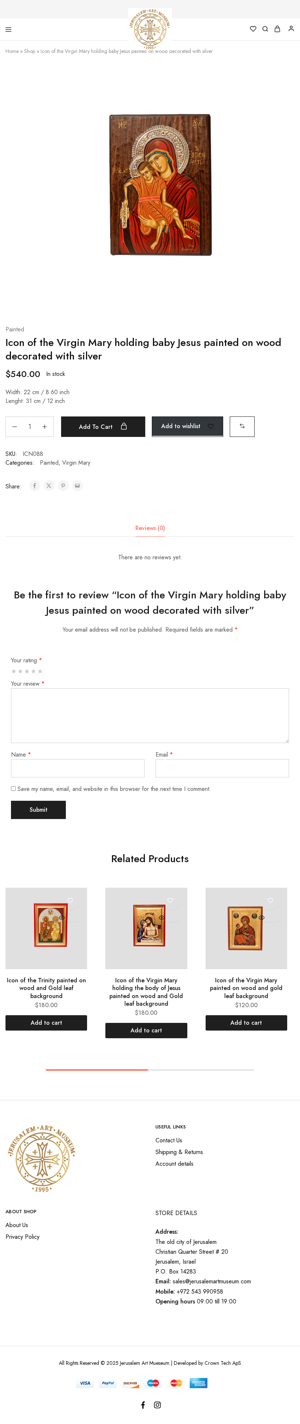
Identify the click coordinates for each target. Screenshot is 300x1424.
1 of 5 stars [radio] (14, 671)
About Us (16, 1225)
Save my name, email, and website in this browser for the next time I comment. (114, 789)
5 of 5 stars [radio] (40, 671)
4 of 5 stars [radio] (34, 671)
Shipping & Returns (179, 1152)
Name (21, 754)
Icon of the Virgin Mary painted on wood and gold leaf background (246, 988)
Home (12, 51)
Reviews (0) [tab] (150, 528)
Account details (174, 1164)
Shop (29, 51)
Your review (28, 683)
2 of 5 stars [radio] (21, 671)
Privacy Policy (22, 1237)
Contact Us (168, 1140)
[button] (242, 426)
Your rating (26, 660)
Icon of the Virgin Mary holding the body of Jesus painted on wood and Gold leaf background (146, 992)
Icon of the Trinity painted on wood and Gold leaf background (46, 988)
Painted (14, 329)
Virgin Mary (76, 462)
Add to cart (97, 427)
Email (164, 754)
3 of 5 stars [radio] (27, 671)
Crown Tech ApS (223, 1363)
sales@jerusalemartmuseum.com (212, 1281)
